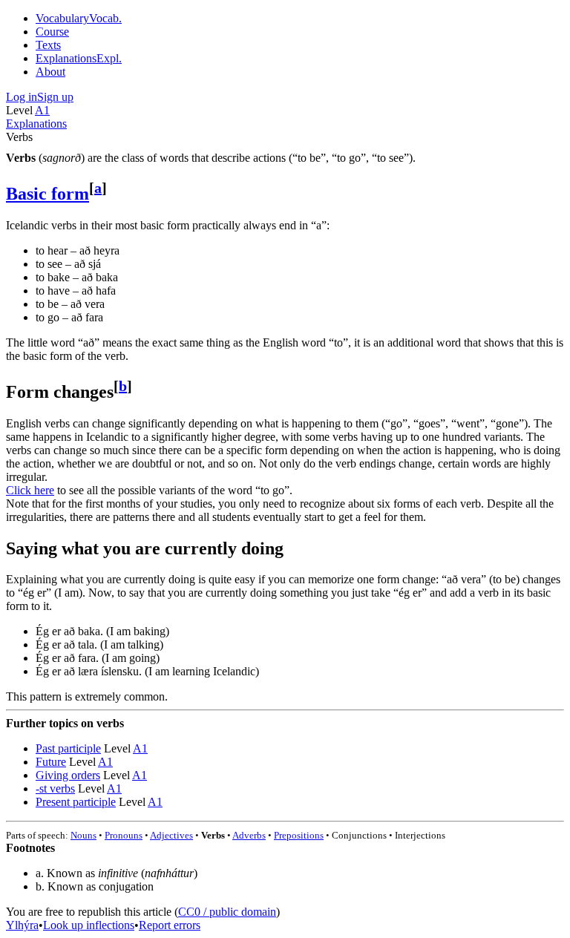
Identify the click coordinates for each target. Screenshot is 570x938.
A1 (42, 110)
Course (52, 31)
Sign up (55, 97)
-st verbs (55, 788)
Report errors (169, 925)
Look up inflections (88, 925)
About (50, 71)
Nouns (83, 835)
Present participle (76, 802)
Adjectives (171, 835)
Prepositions (299, 835)
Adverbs (249, 835)
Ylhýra (22, 925)
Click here (30, 490)
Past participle (68, 748)
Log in (21, 97)
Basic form (47, 193)
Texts (48, 45)
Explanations (36, 123)
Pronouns (123, 835)
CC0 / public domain (227, 911)
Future (51, 761)
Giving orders (68, 775)
